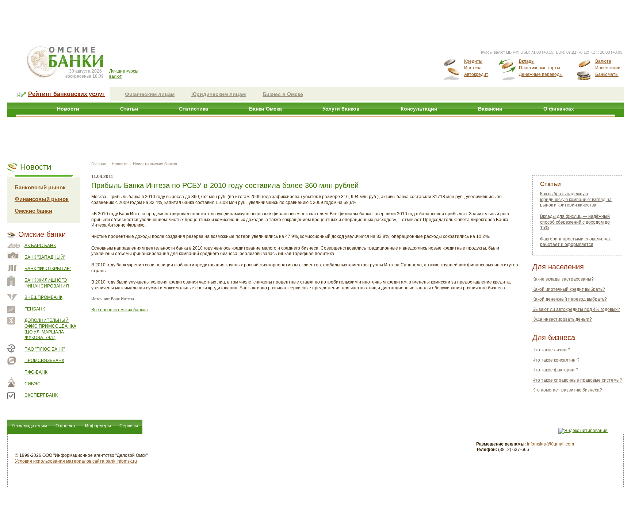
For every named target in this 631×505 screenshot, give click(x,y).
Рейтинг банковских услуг (66, 94)
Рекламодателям (29, 425)
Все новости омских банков (119, 309)
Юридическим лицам (218, 94)
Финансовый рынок (42, 199)
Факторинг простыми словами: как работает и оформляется (575, 241)
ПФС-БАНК (35, 372)
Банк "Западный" (44, 257)
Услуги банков (341, 109)
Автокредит (476, 74)
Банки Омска (265, 109)
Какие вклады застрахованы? (563, 279)
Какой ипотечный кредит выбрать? (568, 289)
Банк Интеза (122, 299)
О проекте (66, 425)
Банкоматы (607, 74)
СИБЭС (32, 383)
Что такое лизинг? (551, 349)
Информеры (98, 425)
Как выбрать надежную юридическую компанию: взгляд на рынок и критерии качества (576, 199)
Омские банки (33, 211)
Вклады (527, 61)
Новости (68, 109)
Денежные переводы (541, 74)
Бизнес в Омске (283, 94)
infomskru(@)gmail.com (550, 444)
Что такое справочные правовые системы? (577, 380)
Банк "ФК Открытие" (47, 268)
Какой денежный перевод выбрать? (569, 299)
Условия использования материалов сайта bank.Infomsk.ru (76, 461)
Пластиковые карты (539, 67)
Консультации (419, 109)
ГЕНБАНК (34, 309)
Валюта (603, 61)
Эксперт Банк (41, 395)
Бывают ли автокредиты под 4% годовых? (576, 309)
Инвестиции (607, 67)
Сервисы (128, 425)
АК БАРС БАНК (40, 245)
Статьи (129, 109)
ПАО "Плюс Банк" (44, 349)
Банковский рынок (40, 187)
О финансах (558, 109)
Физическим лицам (150, 94)
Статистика (193, 109)
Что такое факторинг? (555, 370)
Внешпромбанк (43, 297)
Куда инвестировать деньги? (562, 319)
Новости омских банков (155, 164)
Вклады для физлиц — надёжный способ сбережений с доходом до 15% (575, 222)
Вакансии (490, 109)
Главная (98, 164)
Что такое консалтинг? (556, 360)
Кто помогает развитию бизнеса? (567, 390)
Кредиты (473, 61)
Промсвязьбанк (44, 360)
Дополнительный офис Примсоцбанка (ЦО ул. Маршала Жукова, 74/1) (50, 329)
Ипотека (473, 67)
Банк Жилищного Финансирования (46, 283)
